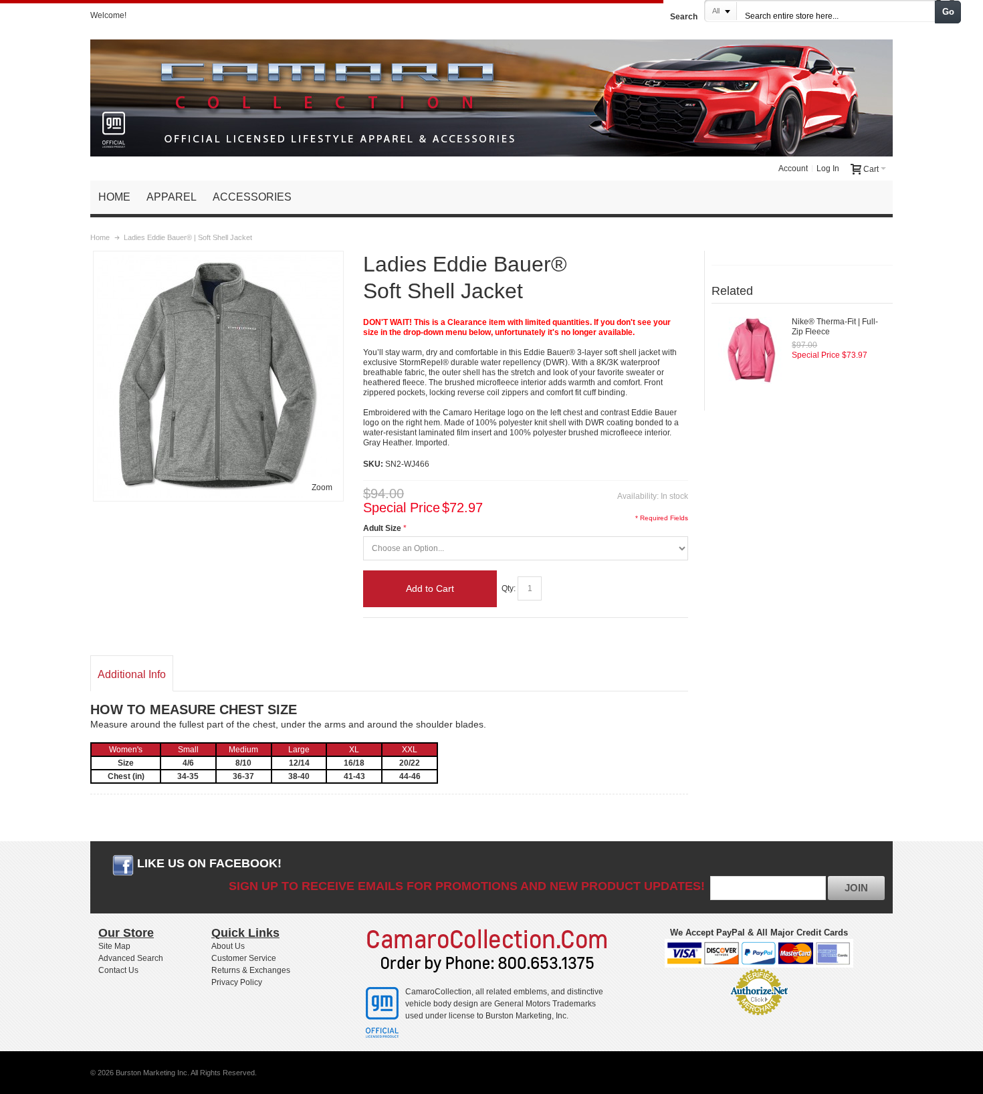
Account (793, 168)
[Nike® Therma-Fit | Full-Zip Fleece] (751, 350)
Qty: (509, 588)
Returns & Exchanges (250, 970)
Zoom (322, 487)
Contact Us (118, 970)
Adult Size (382, 528)
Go (948, 12)
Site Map (114, 946)
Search (683, 16)
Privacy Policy (236, 982)
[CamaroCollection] (491, 92)
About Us (228, 946)
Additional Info (132, 674)
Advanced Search (130, 958)
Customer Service (243, 958)
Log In (827, 168)
